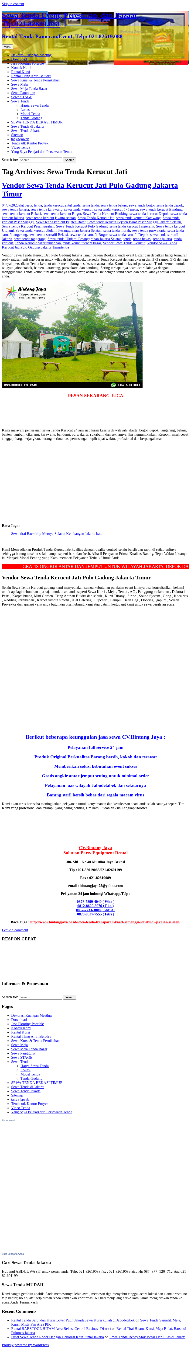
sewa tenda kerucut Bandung (161, 209)
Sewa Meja (19, 84)
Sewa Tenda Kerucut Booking (105, 214)
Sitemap (17, 135)
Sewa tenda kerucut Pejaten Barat (60, 222)
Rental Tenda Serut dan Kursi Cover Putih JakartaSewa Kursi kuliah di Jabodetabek (73, 1320)
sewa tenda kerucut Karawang (138, 218)
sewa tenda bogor (142, 205)
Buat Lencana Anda (13, 1253)
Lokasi (25, 110)
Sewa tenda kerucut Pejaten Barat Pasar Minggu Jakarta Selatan (134, 222)
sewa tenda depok (170, 205)
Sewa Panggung (23, 93)
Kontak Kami (21, 68)
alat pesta (25, 205)
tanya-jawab (20, 139)
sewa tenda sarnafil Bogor (89, 235)
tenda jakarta (162, 239)
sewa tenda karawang (46, 209)
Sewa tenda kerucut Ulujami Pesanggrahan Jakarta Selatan (59, 230)
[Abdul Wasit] (25, 1249)
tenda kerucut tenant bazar (82, 243)
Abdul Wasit (8, 1120)
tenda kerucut (54, 205)
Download (19, 59)
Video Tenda (20, 147)
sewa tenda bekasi (114, 205)
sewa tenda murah (116, 230)
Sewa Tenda (20, 101)
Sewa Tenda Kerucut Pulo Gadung (82, 226)
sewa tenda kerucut (78, 209)
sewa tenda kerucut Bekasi (21, 214)
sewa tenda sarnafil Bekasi (48, 235)
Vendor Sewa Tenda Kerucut (124, 243)
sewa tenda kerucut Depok (149, 214)
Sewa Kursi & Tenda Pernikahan (35, 80)
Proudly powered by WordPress (25, 1345)
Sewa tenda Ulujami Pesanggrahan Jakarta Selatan (85, 239)
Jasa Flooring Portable (27, 63)
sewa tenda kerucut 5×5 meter (116, 209)
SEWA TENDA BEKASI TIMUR (37, 122)
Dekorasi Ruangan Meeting (31, 55)
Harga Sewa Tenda (34, 105)
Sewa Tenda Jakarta (26, 131)
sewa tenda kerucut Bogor (62, 214)
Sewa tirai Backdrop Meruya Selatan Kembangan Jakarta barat (57, 534)
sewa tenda (90, 205)
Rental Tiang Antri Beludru (31, 76)
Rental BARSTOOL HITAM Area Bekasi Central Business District (61, 1329)
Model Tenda (30, 114)
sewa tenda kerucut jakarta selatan (51, 218)
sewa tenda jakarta (15, 209)
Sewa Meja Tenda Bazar (29, 89)
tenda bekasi (142, 239)
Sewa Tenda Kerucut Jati (96, 218)
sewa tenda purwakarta (149, 230)
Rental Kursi (20, 72)
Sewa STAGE (21, 97)
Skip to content (13, 4)
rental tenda (72, 205)
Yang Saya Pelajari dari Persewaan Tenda (41, 152)
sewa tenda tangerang (30, 239)
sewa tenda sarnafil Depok (128, 235)
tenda (38, 205)
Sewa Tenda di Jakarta (27, 126)
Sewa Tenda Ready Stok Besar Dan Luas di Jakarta (147, 1337)
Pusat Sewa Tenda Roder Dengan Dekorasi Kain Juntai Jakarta (57, 1337)
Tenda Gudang (31, 118)
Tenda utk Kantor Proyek (29, 143)
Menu (7, 47)
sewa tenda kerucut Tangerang (131, 226)
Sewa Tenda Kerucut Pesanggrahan (28, 226)
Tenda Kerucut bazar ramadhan (38, 243)
